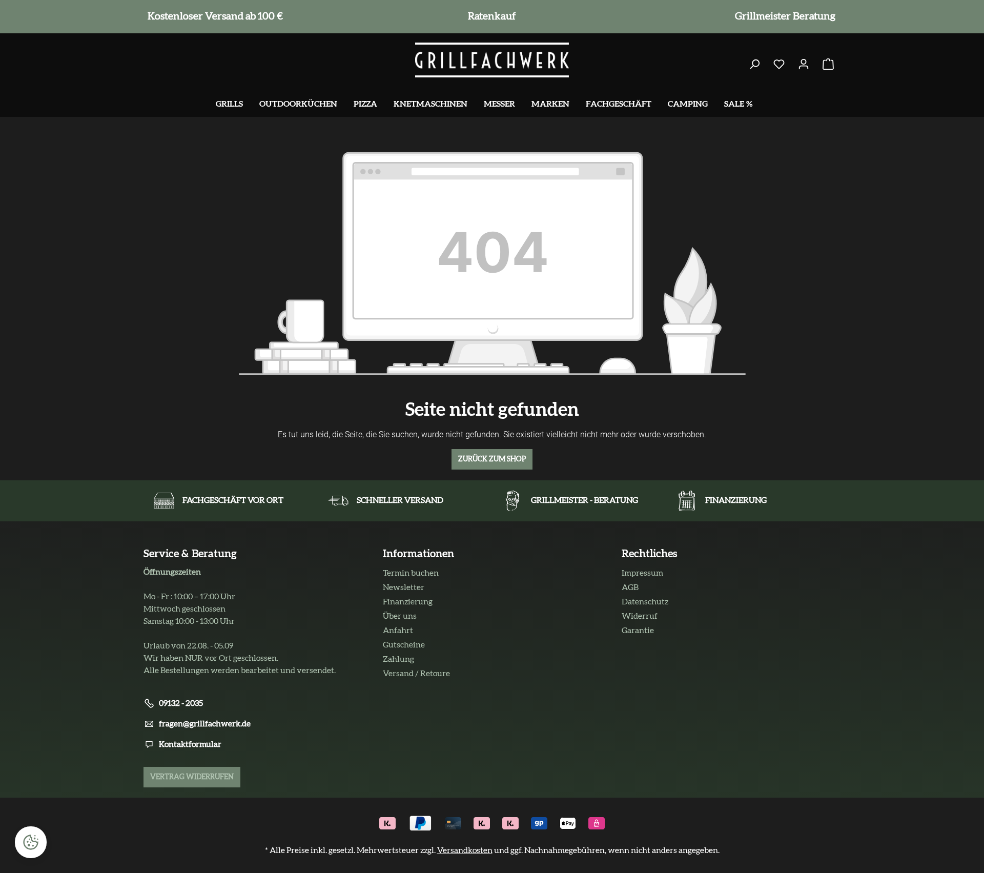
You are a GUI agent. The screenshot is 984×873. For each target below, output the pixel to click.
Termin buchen (411, 573)
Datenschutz (645, 602)
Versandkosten (465, 850)
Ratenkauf (490, 16)
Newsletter (403, 587)
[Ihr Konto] (803, 64)
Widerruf (640, 616)
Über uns (400, 616)
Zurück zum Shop (492, 459)
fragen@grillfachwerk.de (205, 724)
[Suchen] (754, 64)
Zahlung (398, 659)
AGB (630, 587)
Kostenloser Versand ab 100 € (213, 16)
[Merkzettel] (779, 64)
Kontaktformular (190, 744)
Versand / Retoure (416, 673)
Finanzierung (408, 602)
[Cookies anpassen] (30, 842)
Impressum (642, 573)
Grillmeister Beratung (783, 16)
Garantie (638, 630)
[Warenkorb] (828, 64)
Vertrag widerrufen (192, 777)
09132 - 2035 (181, 703)
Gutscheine (404, 645)
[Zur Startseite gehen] (492, 60)
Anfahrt (398, 630)
